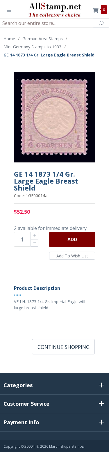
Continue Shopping (63, 346)
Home (9, 38)
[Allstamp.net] (54, 9)
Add (72, 239)
